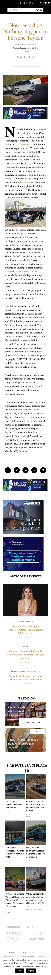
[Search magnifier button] (41, 10)
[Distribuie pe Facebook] (17, 57)
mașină (42, 129)
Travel (25, 646)
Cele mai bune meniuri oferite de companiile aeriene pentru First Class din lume (25, 654)
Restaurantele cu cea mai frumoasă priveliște (21, 711)
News (28, 817)
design (19, 233)
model (17, 197)
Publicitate (30, 952)
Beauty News (18, 671)
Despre (12, 952)
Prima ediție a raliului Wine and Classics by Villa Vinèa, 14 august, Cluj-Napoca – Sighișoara (15, 900)
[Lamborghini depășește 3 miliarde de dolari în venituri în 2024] (15, 833)
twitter (49, 3)
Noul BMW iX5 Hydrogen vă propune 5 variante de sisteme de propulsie (35, 852)
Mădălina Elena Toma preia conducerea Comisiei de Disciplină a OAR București (25, 629)
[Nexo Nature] (23, 532)
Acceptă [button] (19, 971)
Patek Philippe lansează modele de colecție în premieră (22, 743)
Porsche (25, 144)
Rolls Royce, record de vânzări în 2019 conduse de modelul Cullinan (35, 806)
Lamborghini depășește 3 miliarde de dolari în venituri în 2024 (14, 852)
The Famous (33, 671)
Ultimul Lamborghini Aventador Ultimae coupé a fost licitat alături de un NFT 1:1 (35, 898)
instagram (43, 3)
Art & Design (25, 621)
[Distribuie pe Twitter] (21, 57)
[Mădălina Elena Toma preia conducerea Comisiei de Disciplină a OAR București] (25, 600)
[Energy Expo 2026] (25, 112)
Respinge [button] (31, 971)
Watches (37, 731)
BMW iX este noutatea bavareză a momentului (14, 804)
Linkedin (46, 3)
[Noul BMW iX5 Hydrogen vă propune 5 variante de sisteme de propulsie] (36, 833)
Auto (27, 51)
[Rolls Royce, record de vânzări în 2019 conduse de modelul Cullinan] (36, 786)
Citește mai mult (32, 722)
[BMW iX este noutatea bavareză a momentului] (15, 786)
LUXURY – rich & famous (25, 3)
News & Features (33, 909)
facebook (40, 3)
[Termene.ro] (23, 569)
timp (20, 182)
